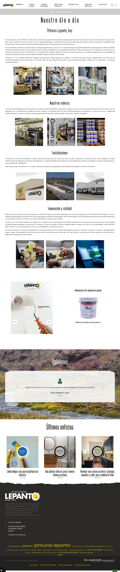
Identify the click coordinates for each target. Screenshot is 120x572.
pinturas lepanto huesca (50, 552)
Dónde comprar (44, 5)
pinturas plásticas (15, 546)
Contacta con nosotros (17, 535)
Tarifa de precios (88, 5)
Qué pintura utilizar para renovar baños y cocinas (60, 473)
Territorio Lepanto (58, 5)
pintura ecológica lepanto (78, 550)
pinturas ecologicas (87, 552)
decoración (47, 550)
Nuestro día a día (63, 12)
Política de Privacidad (48, 565)
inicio (52, 12)
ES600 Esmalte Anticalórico (88, 322)
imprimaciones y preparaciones (95, 546)
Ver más (22, 478)
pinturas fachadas (77, 546)
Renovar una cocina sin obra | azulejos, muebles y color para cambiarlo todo (97, 473)
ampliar (60, 555)
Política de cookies (65, 565)
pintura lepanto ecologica (60, 550)
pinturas (27, 546)
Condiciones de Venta (82, 565)
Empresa (19, 4)
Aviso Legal (34, 565)
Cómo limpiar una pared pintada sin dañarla (22, 473)
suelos (110, 546)
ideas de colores (37, 550)
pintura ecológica (95, 550)
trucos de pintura (25, 550)
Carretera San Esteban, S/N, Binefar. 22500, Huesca (17, 528)
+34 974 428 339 (14, 522)
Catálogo (102, 4)
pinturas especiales (12, 550)
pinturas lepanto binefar (69, 552)
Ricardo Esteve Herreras (60, 392)
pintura (28, 552)
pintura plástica (109, 550)
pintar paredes (36, 552)
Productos (74, 4)
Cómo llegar (31, 5)
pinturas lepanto (52, 545)
